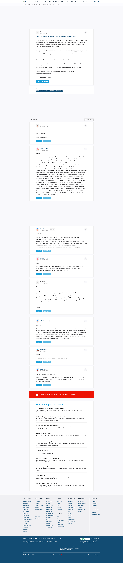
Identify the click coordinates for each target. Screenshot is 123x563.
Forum (87, 1)
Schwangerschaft (61, 526)
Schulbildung (60, 524)
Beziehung (59, 501)
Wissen (80, 511)
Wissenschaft (71, 521)
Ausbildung (81, 505)
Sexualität (42, 90)
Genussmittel (71, 507)
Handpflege (49, 509)
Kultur (69, 511)
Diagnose (25, 509)
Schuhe (48, 523)
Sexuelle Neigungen (50, 90)
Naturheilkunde (27, 525)
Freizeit (70, 503)
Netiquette (94, 505)
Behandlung (26, 507)
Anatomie (25, 503)
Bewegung (37, 516)
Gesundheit (38, 1)
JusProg (81, 544)
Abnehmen (37, 501)
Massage (25, 523)
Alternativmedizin (27, 501)
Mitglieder (94, 503)
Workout (37, 518)
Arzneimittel (26, 505)
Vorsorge (25, 529)
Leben (58, 522)
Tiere (69, 517)
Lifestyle (68, 1)
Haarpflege (49, 507)
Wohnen (70, 523)
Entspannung (26, 511)
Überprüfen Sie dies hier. (65, 549)
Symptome (25, 527)
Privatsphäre (97, 554)
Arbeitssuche (81, 501)
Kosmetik (48, 517)
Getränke (37, 503)
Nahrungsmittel (39, 509)
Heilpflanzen (26, 515)
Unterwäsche (49, 525)
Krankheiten (26, 517)
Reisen (69, 513)
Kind (58, 518)
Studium (80, 507)
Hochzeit (59, 507)
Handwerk (70, 509)
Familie (63, 1)
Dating (58, 503)
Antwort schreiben (42, 81)
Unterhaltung (71, 519)
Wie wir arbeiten (96, 514)
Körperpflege (49, 513)
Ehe (58, 505)
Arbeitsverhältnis (82, 503)
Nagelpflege (49, 521)
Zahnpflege (49, 527)
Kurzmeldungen (80, 1)
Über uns (95, 509)
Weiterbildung (81, 509)
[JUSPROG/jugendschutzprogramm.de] (85, 539)
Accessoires (49, 501)
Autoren (94, 512)
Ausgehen (70, 501)
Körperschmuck (50, 515)
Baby (58, 516)
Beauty (55, 1)
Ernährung (45, 1)
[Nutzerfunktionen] (98, 1)
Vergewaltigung (37, 4)
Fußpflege (48, 503)
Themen (29, 4)
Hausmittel (25, 513)
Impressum (85, 554)
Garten (70, 505)
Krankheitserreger (27, 519)
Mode (47, 519)
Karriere (73, 1)
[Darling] (38, 125)
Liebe (59, 1)
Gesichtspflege (49, 505)
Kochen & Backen (39, 505)
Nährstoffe (37, 507)
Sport (50, 1)
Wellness (25, 531)
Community (95, 501)
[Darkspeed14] (38, 350)
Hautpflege (49, 511)
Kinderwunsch (60, 520)
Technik (70, 515)
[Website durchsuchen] (95, 1)
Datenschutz (91, 554)
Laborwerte (26, 521)
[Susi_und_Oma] (38, 149)
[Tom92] (38, 229)
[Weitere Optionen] (85, 32)
